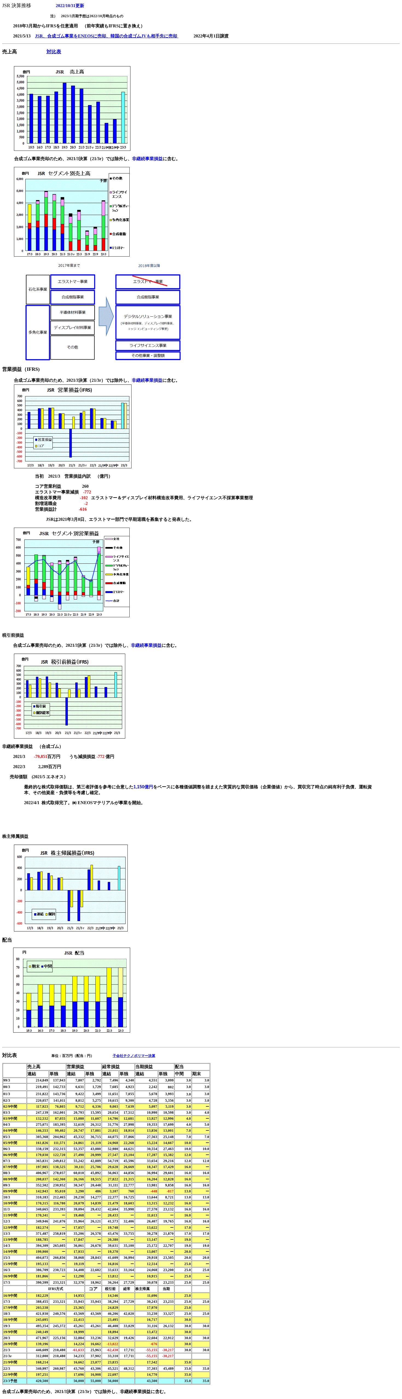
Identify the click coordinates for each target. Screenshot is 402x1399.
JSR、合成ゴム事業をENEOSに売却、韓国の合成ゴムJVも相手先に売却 (106, 36)
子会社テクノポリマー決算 (134, 1056)
